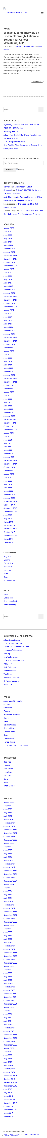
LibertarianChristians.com (14, 660)
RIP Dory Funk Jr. (11, 131)
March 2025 (8, 286)
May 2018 (8, 518)
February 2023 (9, 371)
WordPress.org (10, 604)
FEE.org (7, 653)
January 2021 (9, 457)
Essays (7, 559)
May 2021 (8, 443)
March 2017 (8, 539)
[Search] (36, 12)
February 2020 (9, 494)
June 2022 (8, 398)
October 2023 (9, 344)
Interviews (27, 46)
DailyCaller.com (10, 667)
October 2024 (9, 303)
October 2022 (9, 385)
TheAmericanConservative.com (17, 646)
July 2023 (7, 354)
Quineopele (8, 190)
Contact (7, 704)
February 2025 (9, 289)
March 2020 (8, 491)
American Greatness (12, 677)
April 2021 (8, 446)
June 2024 (8, 316)
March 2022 (8, 409)
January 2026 (9, 252)
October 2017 (9, 532)
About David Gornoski (13, 700)
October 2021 (9, 426)
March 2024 (8, 327)
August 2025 (9, 269)
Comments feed (10, 601)
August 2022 (9, 392)
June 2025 (8, 276)
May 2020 (8, 484)
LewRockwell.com (11, 657)
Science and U (10, 731)
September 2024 (10, 306)
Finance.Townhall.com (13, 643)
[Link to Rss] (41, 1131)
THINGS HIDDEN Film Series (16, 745)
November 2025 (10, 258)
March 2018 (8, 521)
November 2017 (10, 528)
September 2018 (10, 511)
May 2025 (8, 279)
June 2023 (8, 357)
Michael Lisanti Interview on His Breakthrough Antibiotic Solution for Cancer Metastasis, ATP (21, 38)
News (32, 46)
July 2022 (7, 395)
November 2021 (10, 422)
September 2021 (10, 429)
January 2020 (9, 498)
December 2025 (10, 255)
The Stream (8, 674)
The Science (9, 738)
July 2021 (7, 436)
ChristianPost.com (11, 680)
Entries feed (8, 597)
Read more (37, 81)
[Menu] (42, 12)
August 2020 (9, 474)
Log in (6, 594)
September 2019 (10, 508)
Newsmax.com (10, 670)
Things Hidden (9, 741)
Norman (7, 186)
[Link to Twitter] (34, 1131)
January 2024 (9, 334)
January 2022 (9, 416)
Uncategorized (9, 580)
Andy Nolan (8, 197)
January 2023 (9, 375)
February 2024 (9, 330)
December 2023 (10, 337)
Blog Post (7, 556)
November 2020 (10, 463)
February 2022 (9, 412)
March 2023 (8, 368)
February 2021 (9, 453)
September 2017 (10, 535)
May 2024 (8, 320)
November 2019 (10, 501)
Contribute (8, 707)
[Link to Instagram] (38, 1131)
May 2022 (8, 402)
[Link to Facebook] (30, 1131)
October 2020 (9, 467)
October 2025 (9, 262)
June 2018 (8, 515)
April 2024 (8, 323)
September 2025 (10, 265)
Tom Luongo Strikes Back (14, 141)
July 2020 (7, 477)
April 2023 (8, 364)
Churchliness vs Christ (22, 186)
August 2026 (9, 228)
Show (6, 576)
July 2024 (7, 313)
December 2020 (10, 460)
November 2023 (10, 340)
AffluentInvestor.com (12, 639)
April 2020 (8, 487)
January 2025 (9, 293)
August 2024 (9, 310)
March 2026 (8, 245)
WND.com (8, 663)
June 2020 (8, 480)
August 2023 (9, 351)
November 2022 (10, 381)
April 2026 (8, 241)
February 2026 (9, 248)
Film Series (8, 563)
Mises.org (8, 684)
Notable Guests (10, 724)
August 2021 (9, 433)
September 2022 (10, 388)
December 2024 (10, 296)
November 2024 (10, 299)
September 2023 (10, 347)
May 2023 (8, 361)
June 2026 (8, 235)
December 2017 (10, 525)
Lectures (7, 570)
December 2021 (10, 419)
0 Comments (17, 46)
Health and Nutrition (12, 714)
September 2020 (10, 470)
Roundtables (9, 728)
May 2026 (8, 238)
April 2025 (8, 282)
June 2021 (8, 439)
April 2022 (8, 405)
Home (6, 717)
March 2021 (8, 450)
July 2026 (7, 231)
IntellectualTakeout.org (13, 650)
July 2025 (7, 272)
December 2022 (10, 378)
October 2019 (9, 504)
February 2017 (9, 542)
